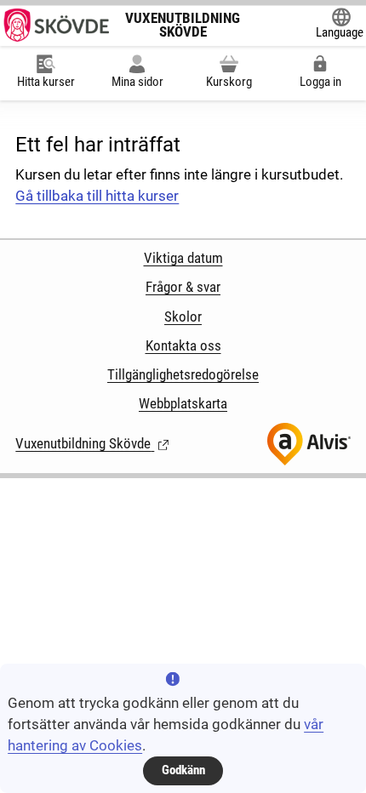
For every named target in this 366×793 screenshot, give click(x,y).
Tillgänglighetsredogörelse (183, 375)
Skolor (183, 317)
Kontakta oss (183, 346)
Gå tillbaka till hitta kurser (97, 196)
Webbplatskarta (183, 404)
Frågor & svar (183, 287)
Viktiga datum (183, 258)
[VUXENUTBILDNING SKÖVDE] (56, 25)
